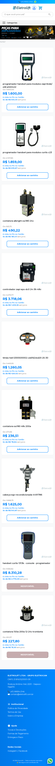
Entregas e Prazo (15, 737)
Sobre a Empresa (15, 716)
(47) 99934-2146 (17, 691)
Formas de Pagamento (18, 733)
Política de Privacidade (18, 708)
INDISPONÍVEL (27, 586)
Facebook (23, 751)
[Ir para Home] (22, 8)
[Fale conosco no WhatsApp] (35, 2)
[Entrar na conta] (34, 8)
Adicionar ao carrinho (27, 107)
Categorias (12, 23)
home (2, 42)
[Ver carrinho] (40, 8)
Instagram (12, 751)
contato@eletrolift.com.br (21, 694)
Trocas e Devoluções (17, 730)
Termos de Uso (14, 712)
